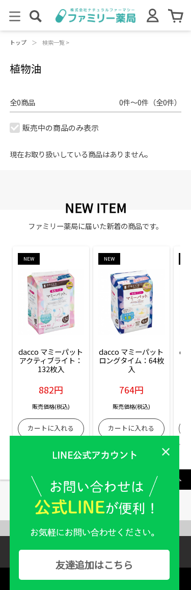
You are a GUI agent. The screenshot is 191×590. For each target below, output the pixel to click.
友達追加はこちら (94, 564)
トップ (18, 42)
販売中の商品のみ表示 (60, 127)
